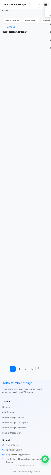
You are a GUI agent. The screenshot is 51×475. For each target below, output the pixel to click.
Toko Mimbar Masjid (14, 4)
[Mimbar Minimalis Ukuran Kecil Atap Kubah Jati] (37, 213)
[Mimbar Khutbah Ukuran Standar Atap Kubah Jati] (13, 213)
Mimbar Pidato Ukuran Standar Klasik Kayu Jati (11, 341)
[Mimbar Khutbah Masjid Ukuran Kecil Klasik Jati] (37, 159)
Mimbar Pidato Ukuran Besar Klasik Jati (13, 127)
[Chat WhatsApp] (45, 459)
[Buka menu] (46, 5)
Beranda (5, 10)
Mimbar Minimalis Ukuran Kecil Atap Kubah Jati (36, 235)
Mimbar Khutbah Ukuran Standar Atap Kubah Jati (13, 233)
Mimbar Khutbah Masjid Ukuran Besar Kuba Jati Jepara (13, 181)
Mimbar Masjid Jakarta (13, 417)
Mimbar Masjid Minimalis (14, 427)
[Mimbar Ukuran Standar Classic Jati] (37, 268)
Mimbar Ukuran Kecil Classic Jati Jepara (37, 125)
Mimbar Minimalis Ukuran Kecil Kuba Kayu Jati (12, 72)
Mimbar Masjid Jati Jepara (15, 422)
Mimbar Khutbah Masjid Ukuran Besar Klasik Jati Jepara (13, 287)
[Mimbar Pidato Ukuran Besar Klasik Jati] (13, 105)
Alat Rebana (31, 21)
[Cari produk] (39, 5)
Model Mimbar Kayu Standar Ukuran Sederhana (37, 72)
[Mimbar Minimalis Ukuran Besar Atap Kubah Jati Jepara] (37, 319)
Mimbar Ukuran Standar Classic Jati (37, 286)
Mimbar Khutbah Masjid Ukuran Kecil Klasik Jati (37, 181)
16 (32, 369)
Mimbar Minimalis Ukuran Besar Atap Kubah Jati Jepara (36, 341)
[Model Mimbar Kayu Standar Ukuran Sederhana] (37, 51)
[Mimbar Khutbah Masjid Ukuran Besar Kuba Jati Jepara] (13, 159)
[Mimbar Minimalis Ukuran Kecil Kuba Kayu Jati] (13, 51)
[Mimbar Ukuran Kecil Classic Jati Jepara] (37, 105)
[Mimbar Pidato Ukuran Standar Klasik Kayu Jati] (13, 319)
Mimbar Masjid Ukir (11, 433)
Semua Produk (12, 21)
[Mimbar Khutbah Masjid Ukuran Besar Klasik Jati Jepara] (13, 268)
